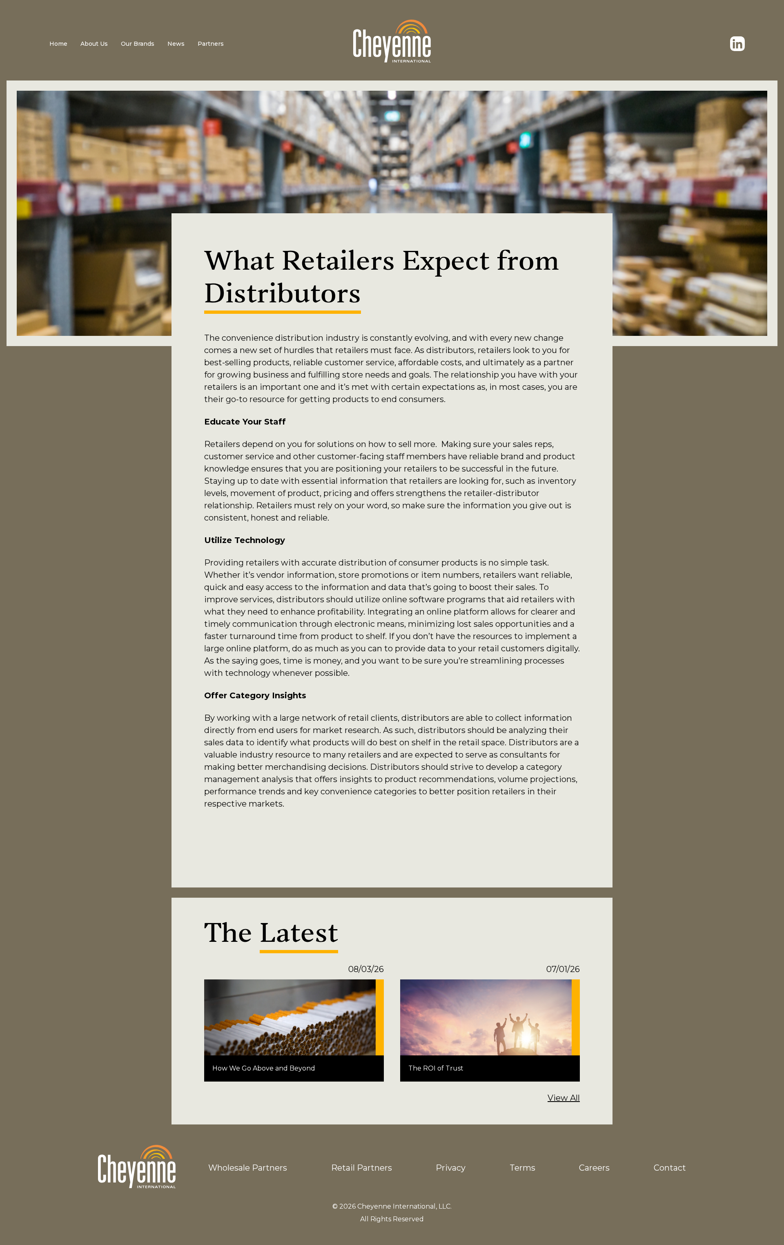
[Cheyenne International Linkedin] (737, 43)
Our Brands (137, 43)
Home (58, 43)
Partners (211, 43)
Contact (670, 1168)
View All (564, 1098)
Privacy (451, 1168)
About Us (94, 43)
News (176, 43)
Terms (522, 1168)
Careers (594, 1168)
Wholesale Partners (247, 1168)
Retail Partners (361, 1168)
